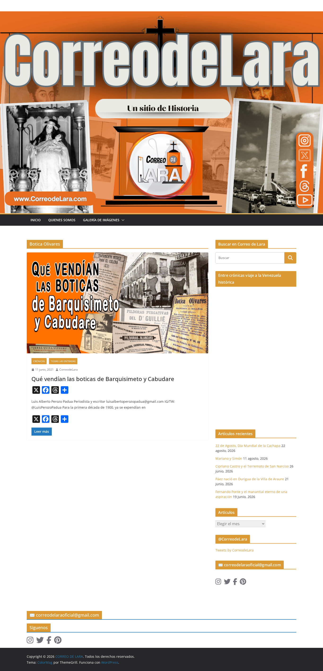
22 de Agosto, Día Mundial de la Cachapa (247, 445)
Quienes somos (61, 220)
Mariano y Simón (228, 458)
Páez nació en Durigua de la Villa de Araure (249, 479)
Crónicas (39, 361)
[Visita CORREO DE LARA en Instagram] (218, 582)
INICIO (36, 220)
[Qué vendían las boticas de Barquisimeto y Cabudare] (117, 302)
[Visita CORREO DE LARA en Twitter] (227, 582)
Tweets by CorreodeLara (234, 550)
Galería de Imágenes (101, 220)
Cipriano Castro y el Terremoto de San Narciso (252, 466)
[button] (122, 220)
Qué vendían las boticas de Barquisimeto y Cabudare (102, 379)
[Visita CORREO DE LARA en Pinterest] (243, 582)
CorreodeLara (68, 370)
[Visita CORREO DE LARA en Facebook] (235, 582)
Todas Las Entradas (63, 361)
